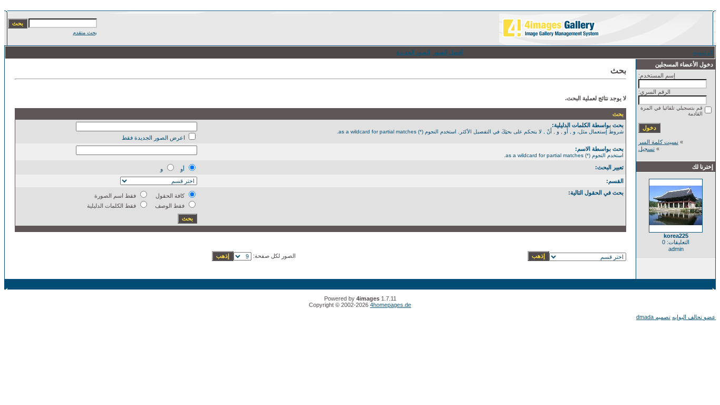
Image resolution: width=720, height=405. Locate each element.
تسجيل (646, 149)
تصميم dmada (653, 317)
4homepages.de (390, 305)
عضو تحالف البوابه (694, 317)
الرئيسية (703, 52)
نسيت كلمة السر (658, 142)
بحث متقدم (85, 32)
